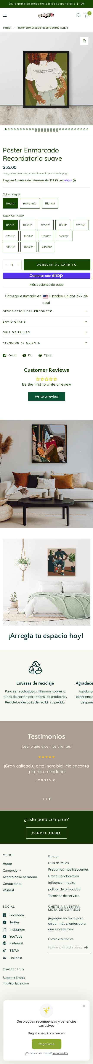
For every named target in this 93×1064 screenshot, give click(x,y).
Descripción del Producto (28, 311)
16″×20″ (64, 236)
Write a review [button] (46, 396)
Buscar (53, 856)
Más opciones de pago (47, 284)
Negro (10, 203)
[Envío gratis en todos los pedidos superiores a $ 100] (46, 4)
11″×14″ (63, 225)
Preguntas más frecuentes (68, 869)
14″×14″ (28, 236)
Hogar (7, 27)
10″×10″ (27, 225)
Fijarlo (48, 355)
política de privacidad (64, 889)
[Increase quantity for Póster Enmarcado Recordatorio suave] (18, 264)
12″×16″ (80, 225)
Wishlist (8, 890)
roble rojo (30, 203)
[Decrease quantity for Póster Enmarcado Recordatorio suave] (6, 264)
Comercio (10, 870)
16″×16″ (46, 236)
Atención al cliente (21, 342)
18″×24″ (28, 247)
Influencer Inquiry (61, 882)
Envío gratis (14, 321)
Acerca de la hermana (20, 877)
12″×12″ (45, 225)
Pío (30, 355)
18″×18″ (10, 247)
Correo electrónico (61, 939)
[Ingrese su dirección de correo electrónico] (86, 947)
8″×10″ (10, 225)
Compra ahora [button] (46, 833)
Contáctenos (12, 884)
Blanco (50, 203)
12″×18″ (10, 236)
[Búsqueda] (78, 15)
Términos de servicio (63, 896)
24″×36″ (47, 247)
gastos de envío (17, 173)
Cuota (12, 355)
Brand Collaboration (63, 876)
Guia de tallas (16, 332)
